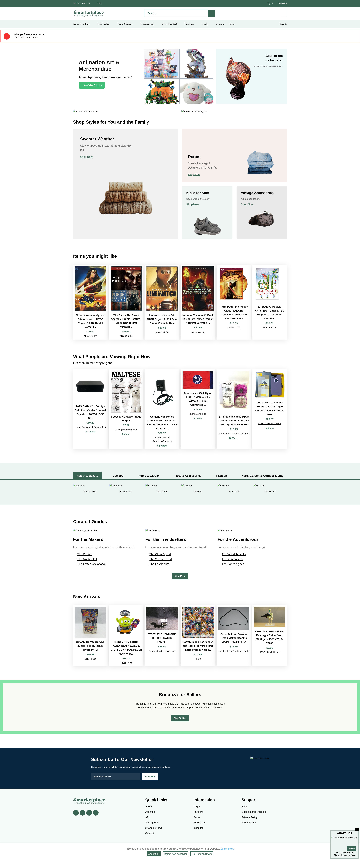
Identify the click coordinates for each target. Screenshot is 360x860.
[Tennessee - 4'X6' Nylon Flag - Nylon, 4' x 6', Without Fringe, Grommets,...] (198, 409)
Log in (270, 3)
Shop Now (86, 156)
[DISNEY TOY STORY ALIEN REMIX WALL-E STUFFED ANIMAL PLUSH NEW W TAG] (126, 635)
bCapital (198, 828)
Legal (197, 806)
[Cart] (284, 13)
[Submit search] (211, 13)
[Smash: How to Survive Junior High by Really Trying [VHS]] (90, 635)
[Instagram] (96, 813)
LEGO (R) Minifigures (269, 652)
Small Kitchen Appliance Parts (234, 651)
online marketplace (163, 703)
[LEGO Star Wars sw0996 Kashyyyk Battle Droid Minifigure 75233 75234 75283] (270, 635)
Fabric (198, 659)
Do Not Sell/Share (202, 854)
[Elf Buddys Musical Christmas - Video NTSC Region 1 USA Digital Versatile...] (270, 302)
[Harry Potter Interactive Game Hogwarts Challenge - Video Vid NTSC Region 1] (234, 302)
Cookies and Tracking (254, 812)
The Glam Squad (160, 554)
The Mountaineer (232, 559)
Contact (149, 833)
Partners (198, 812)
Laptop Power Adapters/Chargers (162, 439)
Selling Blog (152, 822)
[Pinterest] (89, 813)
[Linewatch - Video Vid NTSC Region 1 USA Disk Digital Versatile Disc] (162, 302)
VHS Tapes (90, 659)
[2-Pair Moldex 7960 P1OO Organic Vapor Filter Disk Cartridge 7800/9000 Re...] (234, 409)
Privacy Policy (249, 817)
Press (197, 817)
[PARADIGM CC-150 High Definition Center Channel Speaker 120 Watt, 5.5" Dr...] (90, 409)
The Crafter (84, 554)
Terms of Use (249, 822)
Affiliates (150, 812)
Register (282, 3)
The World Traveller (234, 554)
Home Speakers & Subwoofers (90, 427)
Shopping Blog (153, 828)
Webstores (200, 822)
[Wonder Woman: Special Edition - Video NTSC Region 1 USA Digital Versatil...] (90, 302)
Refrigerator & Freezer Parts (162, 651)
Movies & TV (90, 336)
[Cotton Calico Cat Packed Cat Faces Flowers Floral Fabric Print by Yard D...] (198, 635)
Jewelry (205, 24)
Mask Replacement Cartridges (234, 433)
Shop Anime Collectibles (93, 85)
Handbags (189, 24)
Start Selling (180, 718)
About (148, 806)
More (232, 24)
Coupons (220, 24)
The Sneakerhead (160, 559)
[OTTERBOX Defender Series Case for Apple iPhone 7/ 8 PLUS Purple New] (270, 409)
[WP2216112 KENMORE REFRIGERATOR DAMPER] (162, 635)
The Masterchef (87, 559)
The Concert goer (233, 564)
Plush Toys (126, 663)
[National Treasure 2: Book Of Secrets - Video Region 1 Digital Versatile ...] (198, 302)
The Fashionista (159, 564)
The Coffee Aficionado (91, 564)
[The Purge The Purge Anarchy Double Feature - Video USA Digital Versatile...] (126, 302)
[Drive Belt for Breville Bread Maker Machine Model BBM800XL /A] (234, 635)
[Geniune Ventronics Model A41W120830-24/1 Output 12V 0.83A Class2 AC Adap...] (162, 409)
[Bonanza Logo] (88, 13)
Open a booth (195, 707)
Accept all (153, 854)
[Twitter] (82, 813)
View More (180, 576)
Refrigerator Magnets (126, 430)
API (147, 817)
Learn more (227, 848)
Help (99, 3)
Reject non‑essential (175, 854)
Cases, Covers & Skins (269, 423)
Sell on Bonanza (81, 3)
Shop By (283, 24)
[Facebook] (76, 813)
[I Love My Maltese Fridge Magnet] (126, 409)
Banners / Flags (198, 414)
